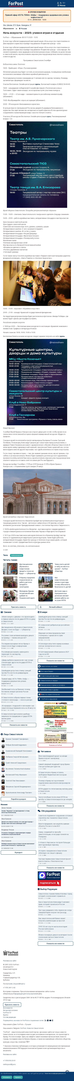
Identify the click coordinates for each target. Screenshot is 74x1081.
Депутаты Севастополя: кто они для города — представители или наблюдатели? (18, 822)
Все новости (7, 1008)
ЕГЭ (14, 25)
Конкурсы (25, 25)
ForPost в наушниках (49, 699)
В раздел (18, 852)
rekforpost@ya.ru (9, 1064)
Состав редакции (9, 1017)
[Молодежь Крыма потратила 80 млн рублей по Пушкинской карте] (10, 595)
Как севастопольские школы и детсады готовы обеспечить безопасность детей (63, 582)
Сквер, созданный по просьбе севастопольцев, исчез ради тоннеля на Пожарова (54, 834)
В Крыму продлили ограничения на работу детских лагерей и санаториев (27, 582)
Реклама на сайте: (10, 1054)
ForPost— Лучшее (24, 1024)
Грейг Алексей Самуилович (16, 763)
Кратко (5, 1015)
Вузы (19, 25)
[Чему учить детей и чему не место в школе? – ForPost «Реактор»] (45, 569)
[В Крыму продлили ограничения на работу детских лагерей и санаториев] (10, 582)
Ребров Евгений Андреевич (16, 745)
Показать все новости (18, 725)
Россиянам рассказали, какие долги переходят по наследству (15, 653)
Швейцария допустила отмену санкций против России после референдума (16, 672)
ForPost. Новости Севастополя (32, 1028)
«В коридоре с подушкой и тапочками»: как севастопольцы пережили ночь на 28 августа (18, 707)
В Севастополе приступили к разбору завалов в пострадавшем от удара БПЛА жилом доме (17, 716)
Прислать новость (18, 607)
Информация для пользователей (25, 994)
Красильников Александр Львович (19, 793)
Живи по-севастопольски (50, 694)
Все (4, 25)
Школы (9, 25)
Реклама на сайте (9, 961)
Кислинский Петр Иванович (16, 775)
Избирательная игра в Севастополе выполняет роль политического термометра (18, 844)
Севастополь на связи (49, 666)
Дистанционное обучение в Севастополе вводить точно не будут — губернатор (27, 568)
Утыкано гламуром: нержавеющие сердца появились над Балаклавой (16, 833)
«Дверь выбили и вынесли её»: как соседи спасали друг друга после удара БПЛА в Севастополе (17, 662)
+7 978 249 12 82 (9, 988)
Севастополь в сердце (49, 680)
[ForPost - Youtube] (50, 1020)
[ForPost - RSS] (45, 1020)
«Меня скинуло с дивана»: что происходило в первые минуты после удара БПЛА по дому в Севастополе (18, 619)
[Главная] (16, 3)
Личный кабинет (55, 607)
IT (31, 25)
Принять (18, 1077)
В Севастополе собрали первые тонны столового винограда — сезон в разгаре (17, 698)
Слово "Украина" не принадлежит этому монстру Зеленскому (16, 811)
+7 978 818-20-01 (9, 1060)
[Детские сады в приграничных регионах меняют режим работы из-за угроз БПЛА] (45, 595)
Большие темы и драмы (49, 690)
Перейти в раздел (18, 799)
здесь (49, 116)
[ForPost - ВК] (48, 1020)
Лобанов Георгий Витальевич (17, 757)
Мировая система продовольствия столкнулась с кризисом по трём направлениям (52, 635)
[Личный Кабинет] (58, 3)
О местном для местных (50, 676)
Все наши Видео (47, 671)
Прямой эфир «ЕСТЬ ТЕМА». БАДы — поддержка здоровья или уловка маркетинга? (15, 681)
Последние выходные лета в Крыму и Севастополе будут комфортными (16, 645)
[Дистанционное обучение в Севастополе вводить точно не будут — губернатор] (10, 569)
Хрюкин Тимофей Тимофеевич (17, 739)
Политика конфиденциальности (55, 1073)
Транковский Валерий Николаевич (19, 751)
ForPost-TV (7, 1013)
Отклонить (6, 1077)
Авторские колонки (10, 1010)
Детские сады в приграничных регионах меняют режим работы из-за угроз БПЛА (62, 595)
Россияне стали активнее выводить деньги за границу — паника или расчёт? (18, 636)
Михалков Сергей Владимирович (18, 787)
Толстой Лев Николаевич (15, 781)
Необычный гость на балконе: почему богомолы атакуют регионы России (16, 690)
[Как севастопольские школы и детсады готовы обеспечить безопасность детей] (45, 582)
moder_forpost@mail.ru (16, 984)
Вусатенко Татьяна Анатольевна (18, 769)
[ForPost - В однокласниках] (52, 1020)
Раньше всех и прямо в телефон (53, 685)
